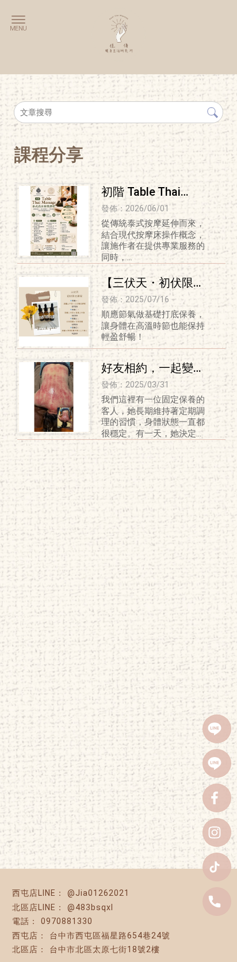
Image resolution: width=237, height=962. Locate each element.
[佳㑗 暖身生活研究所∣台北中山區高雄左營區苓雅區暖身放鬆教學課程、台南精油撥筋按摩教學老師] (118, 28)
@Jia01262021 (98, 893)
